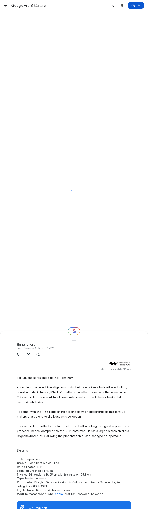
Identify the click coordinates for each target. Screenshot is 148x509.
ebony (59, 494)
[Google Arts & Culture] (59, 5)
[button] (5, 5)
